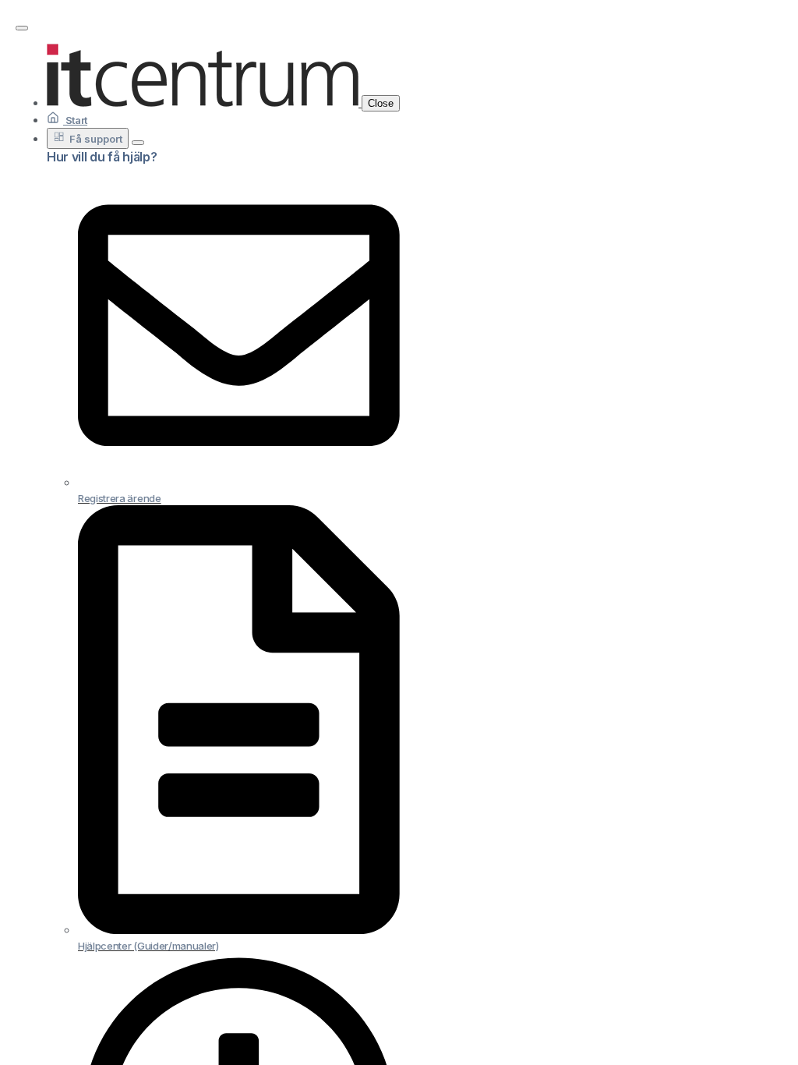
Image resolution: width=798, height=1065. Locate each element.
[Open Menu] (22, 28)
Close (381, 103)
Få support (95, 139)
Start (75, 120)
